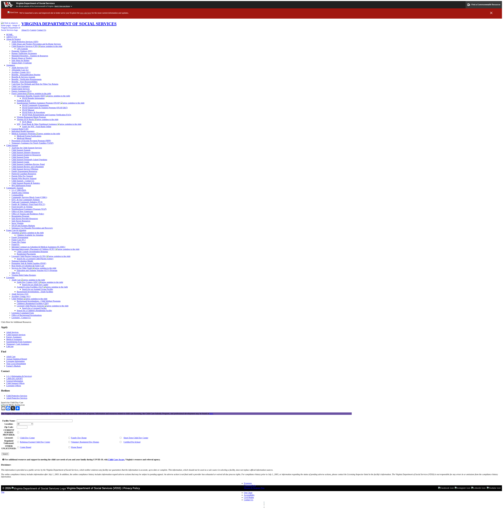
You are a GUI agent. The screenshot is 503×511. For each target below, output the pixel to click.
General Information (14, 381)
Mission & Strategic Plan (254, 488)
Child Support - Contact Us (23, 181)
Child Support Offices (15, 383)
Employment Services (21, 89)
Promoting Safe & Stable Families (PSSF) (29, 263)
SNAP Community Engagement (35, 105)
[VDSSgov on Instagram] (462, 488)
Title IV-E (16, 273)
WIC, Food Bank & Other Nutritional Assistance (37, 124)
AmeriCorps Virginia (20, 192)
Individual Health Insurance (23, 131)
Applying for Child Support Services (27, 148)
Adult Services (12, 332)
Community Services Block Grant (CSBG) (29, 197)
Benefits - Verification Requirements (27, 79)
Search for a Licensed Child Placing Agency (35, 259)
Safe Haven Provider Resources (25, 218)
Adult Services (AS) (20, 67)
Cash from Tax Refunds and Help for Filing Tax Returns (35, 84)
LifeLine (9, 346)
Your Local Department (16, 364)
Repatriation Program (20, 216)
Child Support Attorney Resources (26, 152)
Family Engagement (20, 237)
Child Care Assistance (21, 86)
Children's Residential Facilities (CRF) (33, 303)
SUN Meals (27, 122)
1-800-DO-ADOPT (14, 378)
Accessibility (249, 495)
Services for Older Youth (22, 268)
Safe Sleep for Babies (20, 60)
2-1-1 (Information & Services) (19, 376)
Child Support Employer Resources (26, 155)
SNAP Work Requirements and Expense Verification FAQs (46, 115)
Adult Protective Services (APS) (25, 41)
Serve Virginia (17, 223)
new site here (85, 13)
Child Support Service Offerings (25, 169)
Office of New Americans (22, 211)
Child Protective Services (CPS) (25, 46)
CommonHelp (17, 195)
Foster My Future (19, 242)
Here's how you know (62, 6)
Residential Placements (26, 254)
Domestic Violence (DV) (22, 51)
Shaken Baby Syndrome (22, 63)
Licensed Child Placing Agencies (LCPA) (29, 256)
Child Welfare (18, 299)
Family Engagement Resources (24, 171)
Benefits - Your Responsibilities (24, 82)
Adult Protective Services (16, 398)
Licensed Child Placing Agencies (31, 306)
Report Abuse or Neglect (22, 58)
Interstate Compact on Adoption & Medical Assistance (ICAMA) (38, 247)
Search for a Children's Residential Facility (34, 310)
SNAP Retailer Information (33, 98)
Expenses (248, 483)
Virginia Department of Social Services (35, 3)
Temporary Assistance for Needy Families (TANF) (32, 143)
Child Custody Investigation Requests (32, 251)
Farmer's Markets (13, 366)
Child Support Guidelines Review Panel (28, 164)
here (211, 413)
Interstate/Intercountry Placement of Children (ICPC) (34, 249)
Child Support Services (15, 335)
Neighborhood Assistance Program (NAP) (29, 209)
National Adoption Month (22, 261)
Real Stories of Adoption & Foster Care (28, 266)
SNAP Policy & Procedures (33, 112)
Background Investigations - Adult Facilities (35, 292)
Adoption (16, 233)
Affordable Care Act (20, 70)
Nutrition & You (23, 100)
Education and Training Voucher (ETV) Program (37, 270)
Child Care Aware (116, 459)
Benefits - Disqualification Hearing (26, 75)
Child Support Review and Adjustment (28, 167)
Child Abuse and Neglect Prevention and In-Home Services (36, 44)
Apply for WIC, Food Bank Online (36, 126)
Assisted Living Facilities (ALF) (30, 287)
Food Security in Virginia (22, 207)
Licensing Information (15, 361)
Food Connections (19, 93)
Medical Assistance (14, 339)
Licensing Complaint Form (23, 313)
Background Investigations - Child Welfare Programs (39, 301)
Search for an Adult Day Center (35, 284)
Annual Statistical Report (16, 359)
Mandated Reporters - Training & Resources (30, 56)
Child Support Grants (20, 162)
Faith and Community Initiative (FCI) (27, 202)
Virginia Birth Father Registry (24, 275)
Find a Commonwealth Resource (485, 4)
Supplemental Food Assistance (19, 342)
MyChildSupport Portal (21, 185)
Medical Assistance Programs (24, 134)
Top (2, 492)
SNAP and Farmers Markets (23, 226)
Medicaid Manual (24, 138)
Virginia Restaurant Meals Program (31, 117)
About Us (25, 30)
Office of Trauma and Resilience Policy (28, 214)
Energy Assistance (13, 337)
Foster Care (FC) (19, 240)
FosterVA (16, 244)
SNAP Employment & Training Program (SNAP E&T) (45, 108)
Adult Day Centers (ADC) (28, 282)
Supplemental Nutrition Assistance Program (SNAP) (39, 103)
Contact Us (41, 30)
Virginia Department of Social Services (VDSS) (94, 488)
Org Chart (248, 493)
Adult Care (16, 280)
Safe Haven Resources (21, 221)
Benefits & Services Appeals (23, 77)
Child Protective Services (16, 396)
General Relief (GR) (20, 129)
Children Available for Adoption (30, 235)
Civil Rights (249, 497)
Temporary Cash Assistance (17, 344)
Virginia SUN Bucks (26, 119)
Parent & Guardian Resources (24, 174)
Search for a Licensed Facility (34, 308)
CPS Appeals (22, 49)
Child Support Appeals (21, 150)
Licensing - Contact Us (21, 318)
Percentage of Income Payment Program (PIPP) (31, 141)
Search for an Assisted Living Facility (37, 289)
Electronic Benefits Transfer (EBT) (31, 96)
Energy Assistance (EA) (21, 91)
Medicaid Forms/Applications (29, 136)
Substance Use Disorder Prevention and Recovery (32, 228)
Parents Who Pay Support (22, 176)
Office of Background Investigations (27, 315)
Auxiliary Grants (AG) (21, 72)
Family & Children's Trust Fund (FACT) (28, 204)
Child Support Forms (20, 157)
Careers (33, 30)
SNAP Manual (28, 110)
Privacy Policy (131, 488)
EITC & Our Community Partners (26, 200)
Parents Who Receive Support (24, 178)
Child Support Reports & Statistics (26, 183)
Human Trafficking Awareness (24, 53)
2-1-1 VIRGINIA (19, 190)
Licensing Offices (13, 386)
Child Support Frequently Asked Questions (29, 159)
